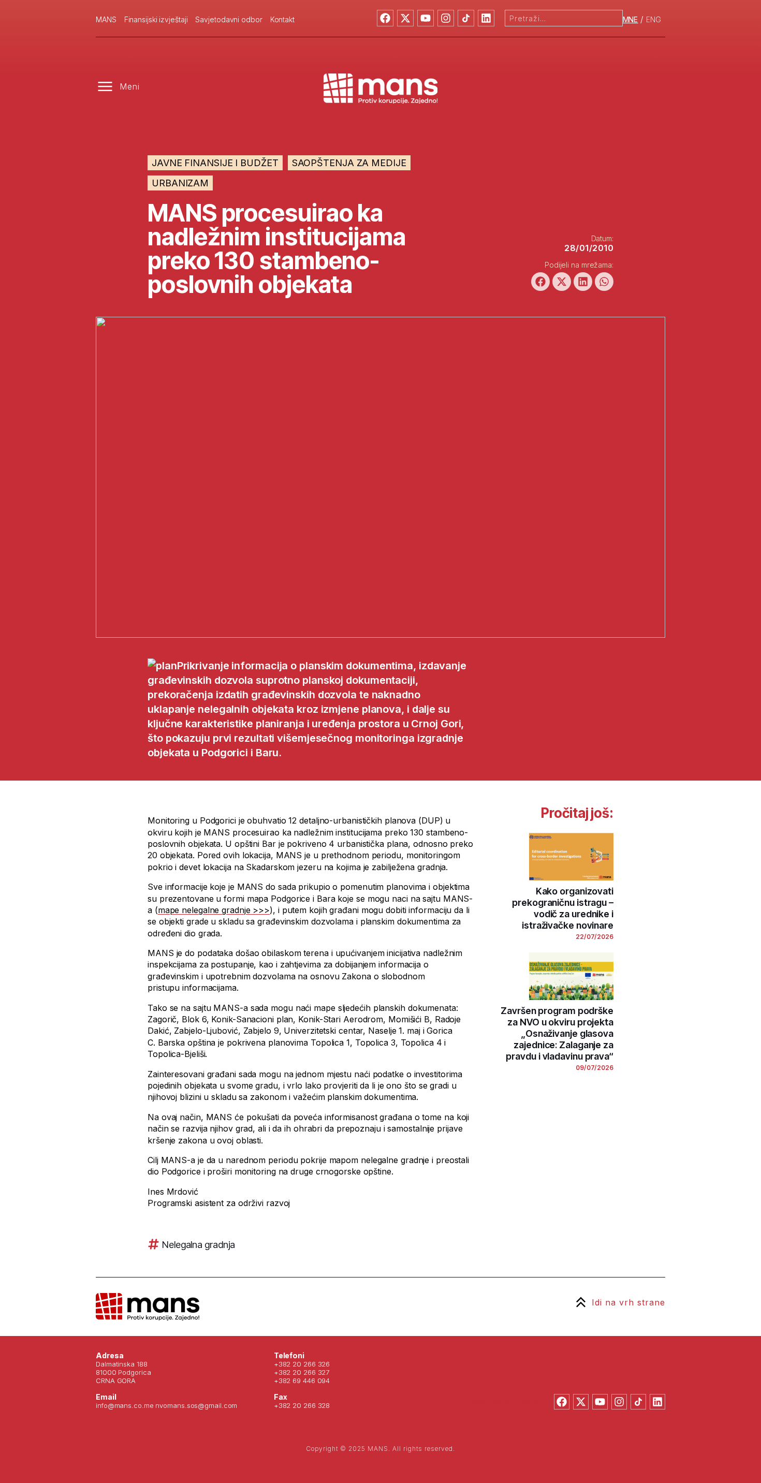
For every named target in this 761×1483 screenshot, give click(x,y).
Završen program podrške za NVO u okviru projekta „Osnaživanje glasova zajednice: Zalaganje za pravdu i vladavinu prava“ (557, 1033)
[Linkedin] (486, 18)
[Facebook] (385, 18)
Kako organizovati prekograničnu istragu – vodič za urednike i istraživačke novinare (562, 908)
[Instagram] (445, 18)
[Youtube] (425, 18)
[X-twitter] (405, 18)
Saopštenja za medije (349, 162)
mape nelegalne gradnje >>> (214, 910)
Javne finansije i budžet (215, 162)
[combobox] (564, 18)
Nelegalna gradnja (198, 1244)
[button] (540, 281)
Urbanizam (180, 183)
